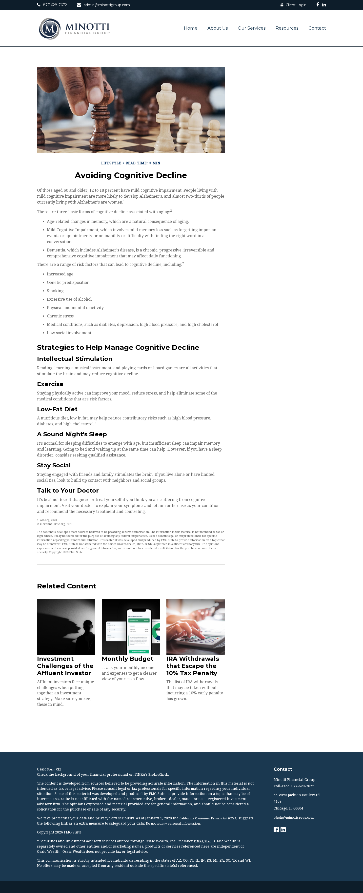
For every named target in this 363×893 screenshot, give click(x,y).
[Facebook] (317, 5)
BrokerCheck (158, 774)
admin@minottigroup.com (107, 5)
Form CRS (54, 769)
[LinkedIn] (324, 5)
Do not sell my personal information (173, 823)
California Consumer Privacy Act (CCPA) (209, 818)
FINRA (198, 841)
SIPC (207, 841)
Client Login (296, 5)
